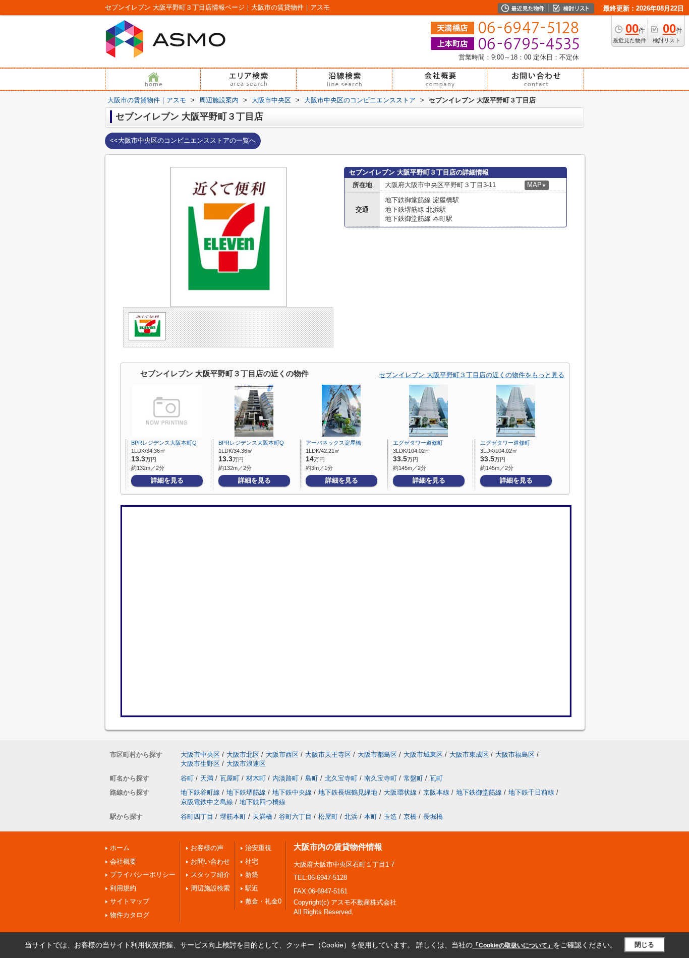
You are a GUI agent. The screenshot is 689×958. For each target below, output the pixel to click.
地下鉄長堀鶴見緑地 (347, 792)
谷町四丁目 (197, 816)
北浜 (351, 816)
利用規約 (123, 888)
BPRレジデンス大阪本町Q (164, 443)
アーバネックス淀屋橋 (333, 443)
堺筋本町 (233, 816)
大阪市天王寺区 (328, 754)
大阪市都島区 (377, 754)
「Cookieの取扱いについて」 (513, 945)
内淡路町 (285, 778)
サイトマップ (129, 901)
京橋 (410, 816)
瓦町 (436, 778)
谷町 (187, 778)
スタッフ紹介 (210, 874)
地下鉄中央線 (292, 792)
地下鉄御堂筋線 (479, 792)
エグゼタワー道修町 (418, 443)
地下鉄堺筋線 (246, 792)
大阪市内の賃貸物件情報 (338, 847)
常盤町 (413, 778)
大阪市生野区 (200, 763)
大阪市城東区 (423, 754)
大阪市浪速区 (246, 763)
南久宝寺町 (380, 778)
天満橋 (262, 816)
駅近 (251, 888)
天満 (206, 778)
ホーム (120, 848)
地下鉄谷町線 (200, 792)
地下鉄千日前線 (531, 792)
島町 (311, 778)
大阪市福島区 (515, 754)
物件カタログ (129, 915)
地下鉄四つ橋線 (262, 802)
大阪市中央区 (200, 754)
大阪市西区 (282, 754)
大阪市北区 (242, 754)
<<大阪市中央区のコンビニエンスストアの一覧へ (183, 140)
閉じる (644, 944)
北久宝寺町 (341, 778)
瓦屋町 (230, 778)
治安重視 (258, 848)
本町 (370, 816)
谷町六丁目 (295, 816)
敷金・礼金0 (263, 901)
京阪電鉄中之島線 (207, 802)
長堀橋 (433, 816)
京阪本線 (436, 792)
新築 (251, 874)
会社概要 (123, 861)
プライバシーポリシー (143, 874)
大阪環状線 (400, 792)
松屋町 (328, 816)
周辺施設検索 (210, 888)
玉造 (390, 816)
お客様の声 (207, 848)
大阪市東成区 (469, 754)
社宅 (251, 861)
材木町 (256, 778)
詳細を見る (167, 480)
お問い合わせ (210, 861)
